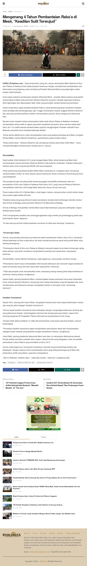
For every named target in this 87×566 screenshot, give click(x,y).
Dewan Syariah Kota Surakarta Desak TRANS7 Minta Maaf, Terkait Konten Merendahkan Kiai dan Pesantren (46, 487)
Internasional (18, 11)
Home (4, 11)
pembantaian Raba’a (44, 362)
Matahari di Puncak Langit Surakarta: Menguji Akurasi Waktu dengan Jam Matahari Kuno (44, 513)
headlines (11, 362)
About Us (27, 533)
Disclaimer (43, 533)
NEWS (10, 11)
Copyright (52, 533)
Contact (34, 533)
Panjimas (43, 561)
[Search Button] (83, 3)
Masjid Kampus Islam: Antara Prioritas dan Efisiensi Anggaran (35, 496)
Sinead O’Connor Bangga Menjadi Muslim (27, 451)
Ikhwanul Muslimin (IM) (26, 362)
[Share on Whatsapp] (78, 75)
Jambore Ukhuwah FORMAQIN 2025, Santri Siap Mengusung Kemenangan (39, 460)
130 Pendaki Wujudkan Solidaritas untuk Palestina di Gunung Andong (37, 505)
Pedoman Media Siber (72, 533)
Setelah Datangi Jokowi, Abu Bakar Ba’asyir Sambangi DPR (34, 469)
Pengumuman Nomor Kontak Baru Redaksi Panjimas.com (33, 442)
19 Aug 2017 (7, 26)
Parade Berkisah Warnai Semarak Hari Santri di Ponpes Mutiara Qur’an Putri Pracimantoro (44, 478)
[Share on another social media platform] (82, 75)
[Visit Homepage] (43, 3)
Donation (60, 533)
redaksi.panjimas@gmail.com (39, 552)
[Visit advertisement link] (43, 413)
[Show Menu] (4, 3)
